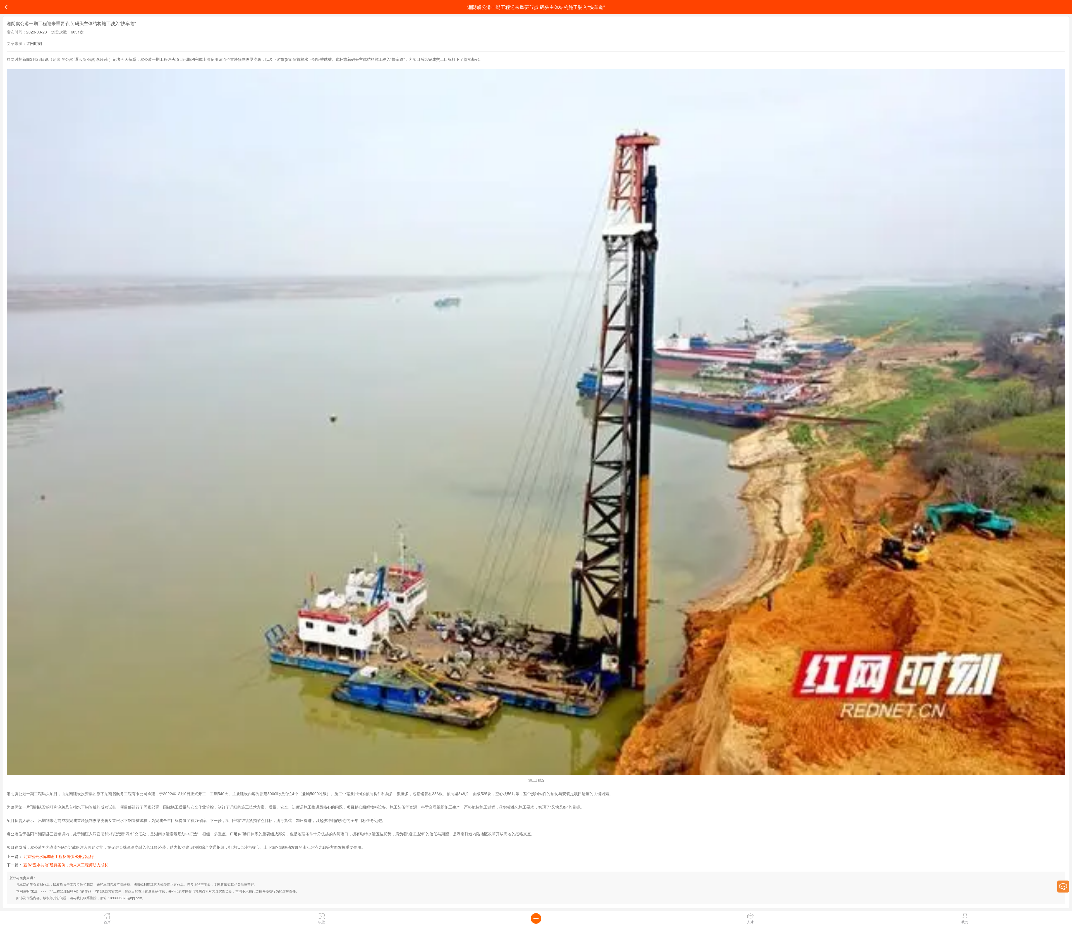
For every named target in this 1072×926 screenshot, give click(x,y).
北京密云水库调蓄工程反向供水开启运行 (58, 856)
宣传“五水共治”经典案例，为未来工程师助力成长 (65, 864)
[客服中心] (1063, 887)
